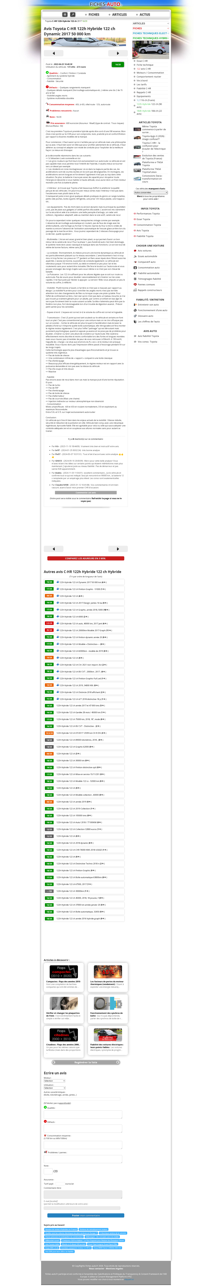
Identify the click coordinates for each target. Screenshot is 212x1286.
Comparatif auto (147, 261)
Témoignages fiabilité (149, 278)
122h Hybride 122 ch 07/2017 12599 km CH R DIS (78, 733)
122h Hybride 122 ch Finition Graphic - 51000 (80, 589)
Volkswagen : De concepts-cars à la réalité (102, 1237)
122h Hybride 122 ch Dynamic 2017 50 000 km (80, 582)
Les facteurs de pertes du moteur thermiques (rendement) (107, 983)
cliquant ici (129, 1279)
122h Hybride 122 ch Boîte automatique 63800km (79, 877)
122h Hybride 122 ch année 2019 (71, 801)
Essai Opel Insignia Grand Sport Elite (102, 1244)
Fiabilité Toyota (145, 236)
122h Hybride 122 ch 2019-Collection (73, 808)
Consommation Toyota (149, 224)
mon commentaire (86, 1215)
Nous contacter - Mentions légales (106, 1268)
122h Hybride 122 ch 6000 (71, 616)
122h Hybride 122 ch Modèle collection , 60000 (77, 795)
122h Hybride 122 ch (68, 596)
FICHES (94, 14)
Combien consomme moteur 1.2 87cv (76, 1248)
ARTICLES (119, 14)
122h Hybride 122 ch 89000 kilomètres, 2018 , (77, 740)
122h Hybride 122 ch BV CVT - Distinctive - (75, 726)
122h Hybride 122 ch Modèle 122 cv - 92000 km (78, 781)
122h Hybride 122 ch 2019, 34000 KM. (76, 685)
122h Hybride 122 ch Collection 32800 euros (76, 829)
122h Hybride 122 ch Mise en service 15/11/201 (77, 774)
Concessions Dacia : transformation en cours (152, 178)
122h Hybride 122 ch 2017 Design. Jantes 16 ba (80, 603)
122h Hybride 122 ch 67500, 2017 (71, 884)
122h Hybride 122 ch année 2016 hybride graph (78, 918)
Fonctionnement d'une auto (152, 310)
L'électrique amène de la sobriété (113, 1233)
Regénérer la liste (85, 1062)
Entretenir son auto (148, 304)
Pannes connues (146, 284)
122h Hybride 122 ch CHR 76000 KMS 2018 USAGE (79, 849)
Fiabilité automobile (148, 273)
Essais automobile (147, 256)
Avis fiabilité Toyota (148, 336)
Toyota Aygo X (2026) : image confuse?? (153, 138)
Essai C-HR (142, 60)
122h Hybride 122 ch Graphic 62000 (72, 746)
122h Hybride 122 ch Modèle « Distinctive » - (79, 644)
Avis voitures (144, 250)
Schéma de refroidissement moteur (93, 1229)
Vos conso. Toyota (147, 341)
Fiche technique (145, 64)
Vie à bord (142, 80)
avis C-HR (144, 68)
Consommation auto (149, 267)
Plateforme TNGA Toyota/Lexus (151, 170)
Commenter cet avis (86, 492)
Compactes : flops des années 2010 (63, 981)
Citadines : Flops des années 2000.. (63, 1044)
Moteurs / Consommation (150, 72)
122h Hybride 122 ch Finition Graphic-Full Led (80, 678)
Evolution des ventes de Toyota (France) (153, 157)
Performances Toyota (148, 213)
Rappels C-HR (144, 92)
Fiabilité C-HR (144, 88)
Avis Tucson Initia (52, 1244)
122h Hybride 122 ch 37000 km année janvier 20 (78, 904)
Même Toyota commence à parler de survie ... (154, 129)
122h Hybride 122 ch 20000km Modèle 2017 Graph (82, 630)
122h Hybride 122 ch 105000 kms (71, 815)
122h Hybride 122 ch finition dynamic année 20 (80, 637)
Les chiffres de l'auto (149, 321)
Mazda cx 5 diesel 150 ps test (73, 1244)
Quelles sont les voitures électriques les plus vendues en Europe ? (71, 1233)
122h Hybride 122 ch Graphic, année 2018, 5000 (81, 609)
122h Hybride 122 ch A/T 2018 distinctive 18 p (80, 699)
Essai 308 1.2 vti (51, 1248)
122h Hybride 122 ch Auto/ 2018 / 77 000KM (76, 822)
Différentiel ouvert (52, 1240)
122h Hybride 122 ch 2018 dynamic (72, 843)
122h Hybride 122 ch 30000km (70, 891)
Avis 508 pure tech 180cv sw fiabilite (59, 1251)
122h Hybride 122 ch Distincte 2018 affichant (80, 692)
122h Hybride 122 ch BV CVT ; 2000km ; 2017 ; (80, 671)
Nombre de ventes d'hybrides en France (61, 1229)
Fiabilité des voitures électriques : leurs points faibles (107, 1046)
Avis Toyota (143, 230)
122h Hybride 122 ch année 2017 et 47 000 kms (77, 705)
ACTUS (145, 14)
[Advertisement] (86, 527)
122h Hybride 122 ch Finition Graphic (73, 870)
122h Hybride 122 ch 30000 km (70, 760)
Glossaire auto (145, 315)
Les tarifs (142, 84)
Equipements (144, 96)
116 (146, 100)
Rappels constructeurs (150, 290)
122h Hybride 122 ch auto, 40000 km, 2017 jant (80, 623)
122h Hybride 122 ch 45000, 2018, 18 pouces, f (77, 898)
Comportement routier (149, 76)
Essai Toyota (143, 219)
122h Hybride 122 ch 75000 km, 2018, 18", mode (78, 719)
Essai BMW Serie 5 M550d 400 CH (107, 1248)
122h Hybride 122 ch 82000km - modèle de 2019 (81, 651)
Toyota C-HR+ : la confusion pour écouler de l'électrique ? (154, 147)
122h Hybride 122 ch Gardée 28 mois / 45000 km (78, 712)
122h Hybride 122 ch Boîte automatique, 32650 (78, 911)
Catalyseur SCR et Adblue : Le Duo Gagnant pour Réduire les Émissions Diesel (93, 1240)
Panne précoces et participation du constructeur (64, 1237)
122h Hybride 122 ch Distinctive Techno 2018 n (77, 863)
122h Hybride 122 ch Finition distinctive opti (76, 767)
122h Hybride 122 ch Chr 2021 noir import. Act (80, 664)
